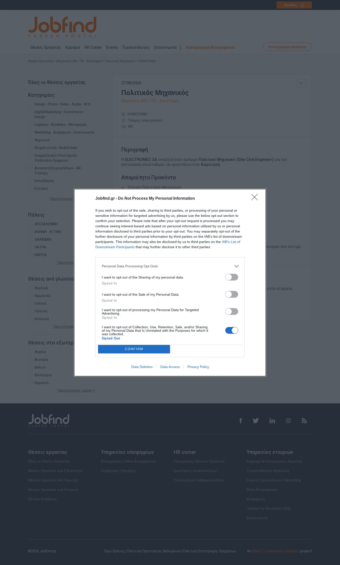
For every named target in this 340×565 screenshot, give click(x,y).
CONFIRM (134, 349)
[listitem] (170, 266)
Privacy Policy (198, 367)
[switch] (231, 277)
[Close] (256, 198)
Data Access (170, 367)
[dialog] (170, 282)
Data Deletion (142, 367)
